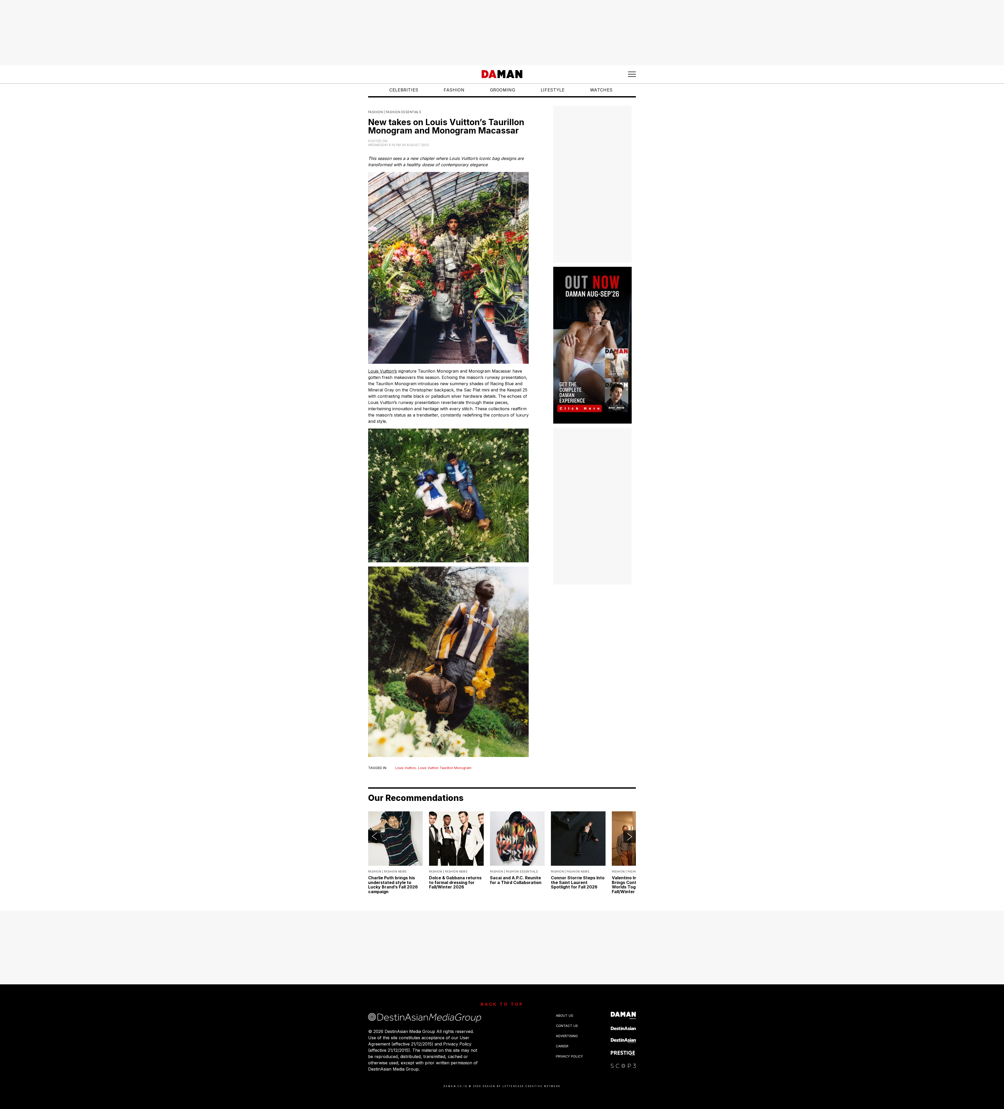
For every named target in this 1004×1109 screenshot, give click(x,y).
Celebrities (403, 90)
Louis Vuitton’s (382, 371)
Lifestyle (553, 90)
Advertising (567, 1036)
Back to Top (502, 1004)
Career (562, 1046)
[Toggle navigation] (632, 74)
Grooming (502, 90)
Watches (601, 90)
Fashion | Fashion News (387, 871)
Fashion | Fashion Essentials (394, 112)
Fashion (454, 90)
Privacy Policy (569, 1056)
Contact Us (567, 1026)
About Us (564, 1016)
